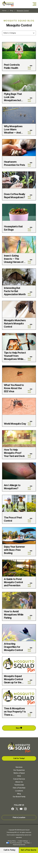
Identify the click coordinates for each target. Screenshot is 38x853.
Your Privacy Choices (16, 842)
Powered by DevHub (19, 844)
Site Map (27, 842)
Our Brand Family (19, 796)
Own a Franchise (19, 788)
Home (4, 10)
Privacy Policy (12, 841)
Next (18, 728)
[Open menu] (34, 4)
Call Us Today (9, 850)
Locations (19, 791)
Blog (11, 10)
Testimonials (19, 785)
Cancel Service (19, 779)
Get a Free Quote (28, 850)
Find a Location (19, 817)
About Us (19, 782)
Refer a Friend (19, 773)
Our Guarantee (19, 770)
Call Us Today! (19, 758)
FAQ (19, 776)
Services (19, 767)
